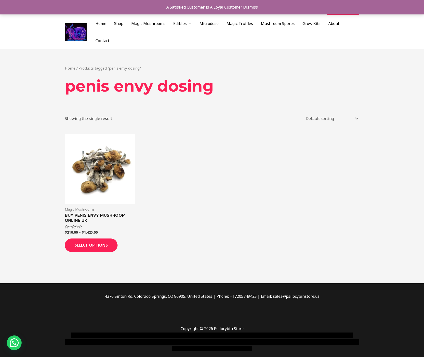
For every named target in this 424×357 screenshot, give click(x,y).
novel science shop (88, 335)
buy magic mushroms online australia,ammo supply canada (282, 335)
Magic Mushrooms (148, 23)
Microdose (209, 23)
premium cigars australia (286, 342)
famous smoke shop (161, 335)
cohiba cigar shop (246, 342)
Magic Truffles (239, 23)
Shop (118, 23)
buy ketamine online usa (204, 335)
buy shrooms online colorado (113, 342)
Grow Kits (311, 23)
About (333, 23)
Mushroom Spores (278, 23)
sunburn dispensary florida (166, 342)
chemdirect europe (125, 335)
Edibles (180, 23)
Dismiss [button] (250, 7)
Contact (102, 40)
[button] (14, 342)
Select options (91, 245)
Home (100, 23)
